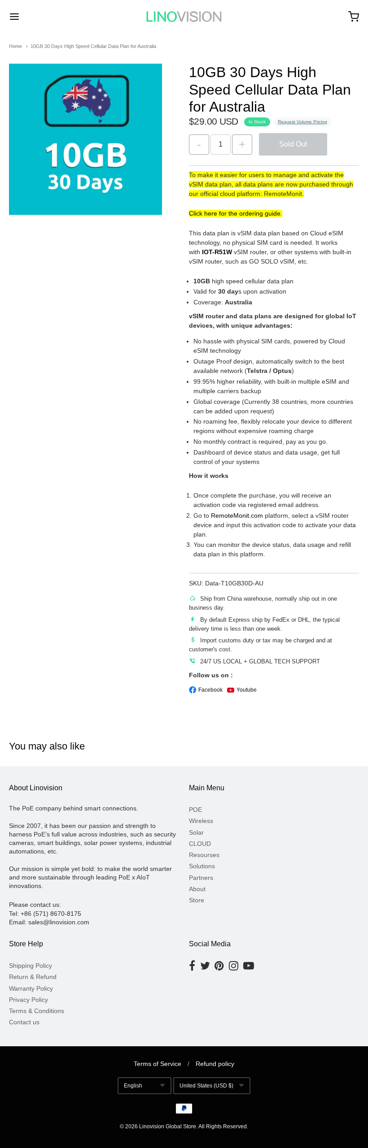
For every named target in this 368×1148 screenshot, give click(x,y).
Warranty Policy (31, 988)
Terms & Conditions (36, 1010)
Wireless (201, 820)
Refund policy (215, 1063)
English (133, 1086)
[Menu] (44, 16)
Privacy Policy (28, 999)
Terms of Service (157, 1063)
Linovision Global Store (167, 1126)
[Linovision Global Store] (184, 16)
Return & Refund (33, 976)
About (197, 888)
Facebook (210, 690)
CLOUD (200, 843)
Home (15, 46)
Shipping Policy (30, 965)
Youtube (247, 690)
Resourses (204, 854)
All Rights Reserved (222, 1126)
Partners (201, 877)
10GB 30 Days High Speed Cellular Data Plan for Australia (93, 46)
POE (195, 809)
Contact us (24, 1022)
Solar (196, 832)
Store (196, 900)
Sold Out (293, 144)
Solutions (202, 866)
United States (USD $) (206, 1086)
